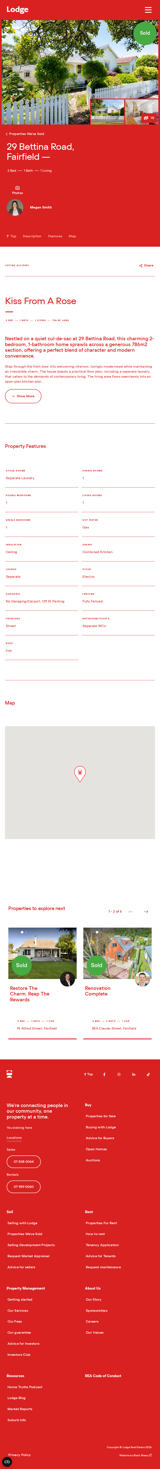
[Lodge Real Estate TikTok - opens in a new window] (148, 1074)
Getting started (19, 1299)
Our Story (93, 1299)
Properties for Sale (100, 1116)
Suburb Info (16, 1420)
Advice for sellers (21, 1267)
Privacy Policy (19, 1455)
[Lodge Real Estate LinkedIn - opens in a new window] (134, 1074)
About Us (93, 1288)
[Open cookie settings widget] (7, 1462)
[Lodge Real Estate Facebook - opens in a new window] (104, 1074)
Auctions (92, 1160)
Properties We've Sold (24, 1234)
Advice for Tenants (100, 1256)
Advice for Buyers (99, 1138)
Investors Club (18, 1354)
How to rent (95, 1234)
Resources (15, 1376)
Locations (14, 1137)
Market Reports (19, 1409)
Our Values (94, 1332)
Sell (10, 1212)
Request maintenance (103, 1267)
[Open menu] (148, 10)
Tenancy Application (102, 1245)
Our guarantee (19, 1332)
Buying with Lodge (100, 1127)
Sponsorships (96, 1310)
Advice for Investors (23, 1343)
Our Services (17, 1310)
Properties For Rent (101, 1223)
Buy (88, 1105)
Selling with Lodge (22, 1223)
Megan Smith (41, 207)
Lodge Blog (16, 1398)
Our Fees (14, 1321)
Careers (92, 1321)
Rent (89, 1212)
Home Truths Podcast (24, 1387)
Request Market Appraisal (28, 1256)
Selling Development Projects (31, 1245)
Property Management (26, 1288)
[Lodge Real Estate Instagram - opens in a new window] (119, 1074)
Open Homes (96, 1149)
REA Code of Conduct (103, 1376)
